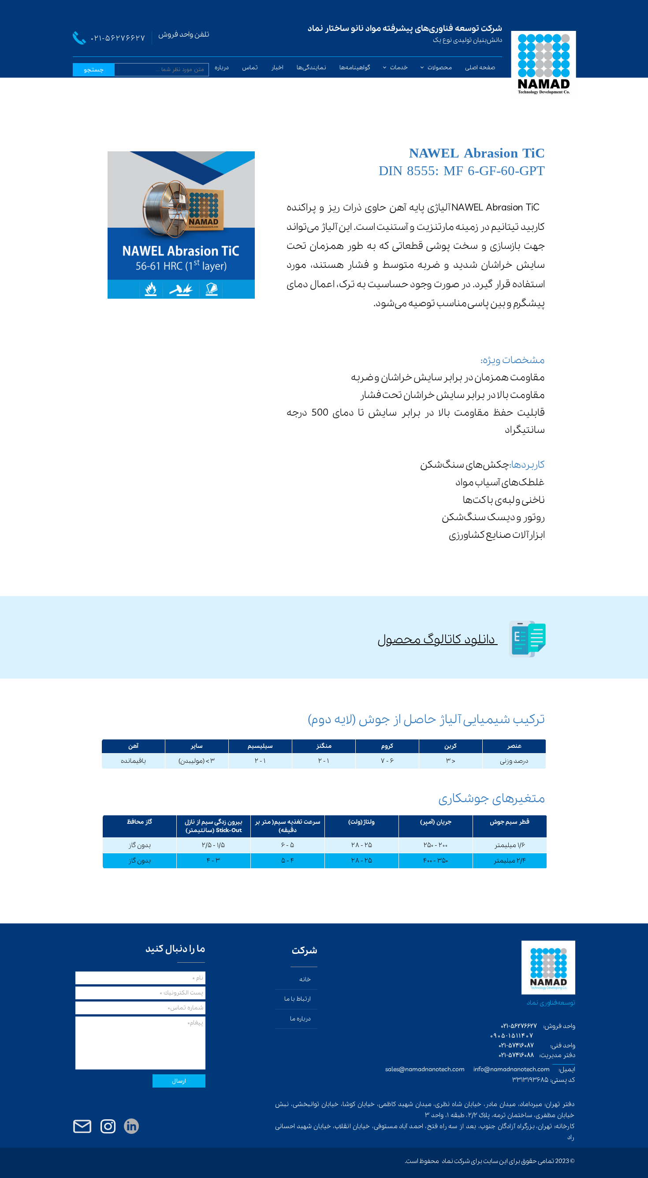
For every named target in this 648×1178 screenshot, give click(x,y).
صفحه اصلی (480, 68)
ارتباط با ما (297, 999)
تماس (250, 68)
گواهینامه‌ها (354, 68)
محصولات (440, 68)
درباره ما (218, 68)
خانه (305, 979)
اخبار (277, 68)
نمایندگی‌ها (311, 68)
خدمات (399, 68)
